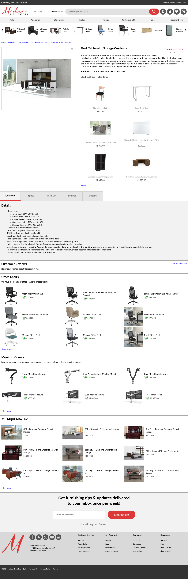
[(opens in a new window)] (174, 49)
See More (7, 411)
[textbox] (79, 515)
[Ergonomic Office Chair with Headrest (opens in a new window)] (133, 305)
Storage (106, 20)
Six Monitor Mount (154, 395)
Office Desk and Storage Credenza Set (162, 451)
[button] (154, 12)
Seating (82, 20)
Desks (11, 20)
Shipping (93, 196)
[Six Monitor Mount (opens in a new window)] (134, 403)
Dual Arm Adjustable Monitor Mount (99, 374)
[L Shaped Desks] (33, 35)
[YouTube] (52, 537)
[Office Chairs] (101, 35)
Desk (32, 43)
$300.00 (91, 299)
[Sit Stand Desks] (78, 35)
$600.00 (31, 398)
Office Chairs (59, 20)
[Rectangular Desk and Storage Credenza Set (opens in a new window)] (11, 479)
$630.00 (29, 318)
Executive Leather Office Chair (35, 315)
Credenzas (158, 30)
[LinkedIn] (58, 537)
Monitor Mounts (12, 357)
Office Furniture (23, 43)
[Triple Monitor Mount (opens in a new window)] (11, 402)
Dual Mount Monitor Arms (156, 374)
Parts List (51, 196)
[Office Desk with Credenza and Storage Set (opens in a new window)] (72, 438)
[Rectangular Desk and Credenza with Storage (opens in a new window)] (72, 461)
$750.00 (152, 339)
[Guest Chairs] (123, 35)
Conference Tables (129, 20)
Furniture (11, 43)
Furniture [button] (37, 12)
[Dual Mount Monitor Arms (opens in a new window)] (133, 385)
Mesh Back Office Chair (32, 294)
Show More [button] (6, 349)
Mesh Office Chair (152, 335)
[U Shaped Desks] (10, 35)
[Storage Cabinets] (169, 35)
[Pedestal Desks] (55, 35)
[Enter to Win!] (170, 14)
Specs (31, 196)
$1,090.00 (93, 398)
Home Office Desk (141, 108)
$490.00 (91, 318)
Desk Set (39, 43)
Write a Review (180, 264)
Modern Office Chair (92, 315)
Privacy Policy (45, 569)
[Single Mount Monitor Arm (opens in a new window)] (11, 385)
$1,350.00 (154, 398)
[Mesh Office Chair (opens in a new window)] (133, 346)
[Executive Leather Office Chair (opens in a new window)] (11, 325)
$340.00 (152, 378)
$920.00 (91, 339)
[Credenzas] (146, 35)
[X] (45, 537)
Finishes (72, 196)
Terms (55, 569)
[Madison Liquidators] (15, 14)
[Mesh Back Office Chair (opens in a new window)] (11, 305)
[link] (184, 12)
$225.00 (29, 297)
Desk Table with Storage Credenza (58, 43)
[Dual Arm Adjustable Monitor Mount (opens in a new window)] (72, 385)
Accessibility (33, 569)
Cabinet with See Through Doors (100, 177)
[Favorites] (177, 14)
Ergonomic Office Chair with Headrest (161, 294)
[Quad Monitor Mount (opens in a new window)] (72, 403)
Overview (10, 196)
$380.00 (152, 297)
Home (3, 43)
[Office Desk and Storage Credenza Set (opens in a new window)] (134, 459)
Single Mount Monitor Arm (34, 374)
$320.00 (29, 339)
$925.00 (152, 318)
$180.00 (29, 378)
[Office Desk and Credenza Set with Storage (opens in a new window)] (11, 439)
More (83, 186)
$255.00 (91, 378)
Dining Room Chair (100, 108)
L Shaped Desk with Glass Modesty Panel (100, 143)
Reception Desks (176, 20)
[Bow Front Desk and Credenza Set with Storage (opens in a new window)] (134, 439)
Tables (152, 20)
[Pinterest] (39, 537)
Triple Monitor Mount (33, 395)
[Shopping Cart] (184, 12)
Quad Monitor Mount (94, 395)
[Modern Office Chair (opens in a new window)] (72, 325)
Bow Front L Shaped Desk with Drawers (141, 177)
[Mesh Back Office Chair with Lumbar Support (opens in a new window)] (72, 305)
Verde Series (174, 53)
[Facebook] (32, 537)
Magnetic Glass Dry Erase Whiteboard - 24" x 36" (141, 141)
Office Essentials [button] (55, 12)
